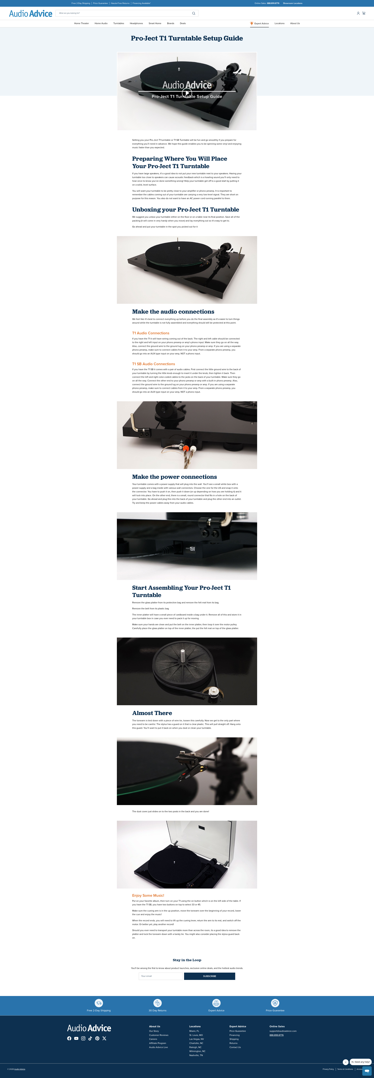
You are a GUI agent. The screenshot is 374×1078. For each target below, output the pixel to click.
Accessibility (362, 1069)
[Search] (193, 13)
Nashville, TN (196, 1055)
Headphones (136, 23)
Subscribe (209, 976)
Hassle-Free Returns (120, 3)
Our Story (154, 1031)
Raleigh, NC (195, 1047)
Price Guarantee (100, 3)
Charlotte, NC (196, 1043)
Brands (170, 23)
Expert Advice (261, 23)
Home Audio (101, 23)
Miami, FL (194, 1031)
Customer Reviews (158, 1035)
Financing (235, 1035)
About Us (295, 23)
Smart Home (155, 23)
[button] (187, 92)
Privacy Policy (328, 1069)
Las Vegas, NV (196, 1039)
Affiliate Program (157, 1043)
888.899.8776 (273, 3)
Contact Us (235, 1047)
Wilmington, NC (197, 1051)
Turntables (118, 23)
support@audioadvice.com (283, 1031)
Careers (153, 1039)
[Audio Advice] (31, 13)
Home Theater (81, 23)
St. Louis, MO (196, 1035)
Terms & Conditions (345, 1069)
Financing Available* (142, 3)
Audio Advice (19, 1069)
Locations (279, 23)
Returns (233, 1043)
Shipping (234, 1039)
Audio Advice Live (158, 1047)
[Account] (357, 13)
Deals (183, 23)
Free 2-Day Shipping (81, 3)
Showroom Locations (292, 3)
